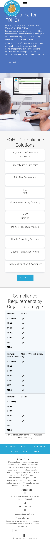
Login (36, 451)
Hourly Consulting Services (25, 239)
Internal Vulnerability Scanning (25, 202)
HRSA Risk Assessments (25, 177)
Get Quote (13, 62)
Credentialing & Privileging (25, 165)
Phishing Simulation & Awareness (25, 264)
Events (14, 451)
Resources (39, 446)
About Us (25, 446)
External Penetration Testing (25, 251)
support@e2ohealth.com (25, 514)
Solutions (10, 446)
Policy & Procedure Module (25, 227)
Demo (25, 451)
